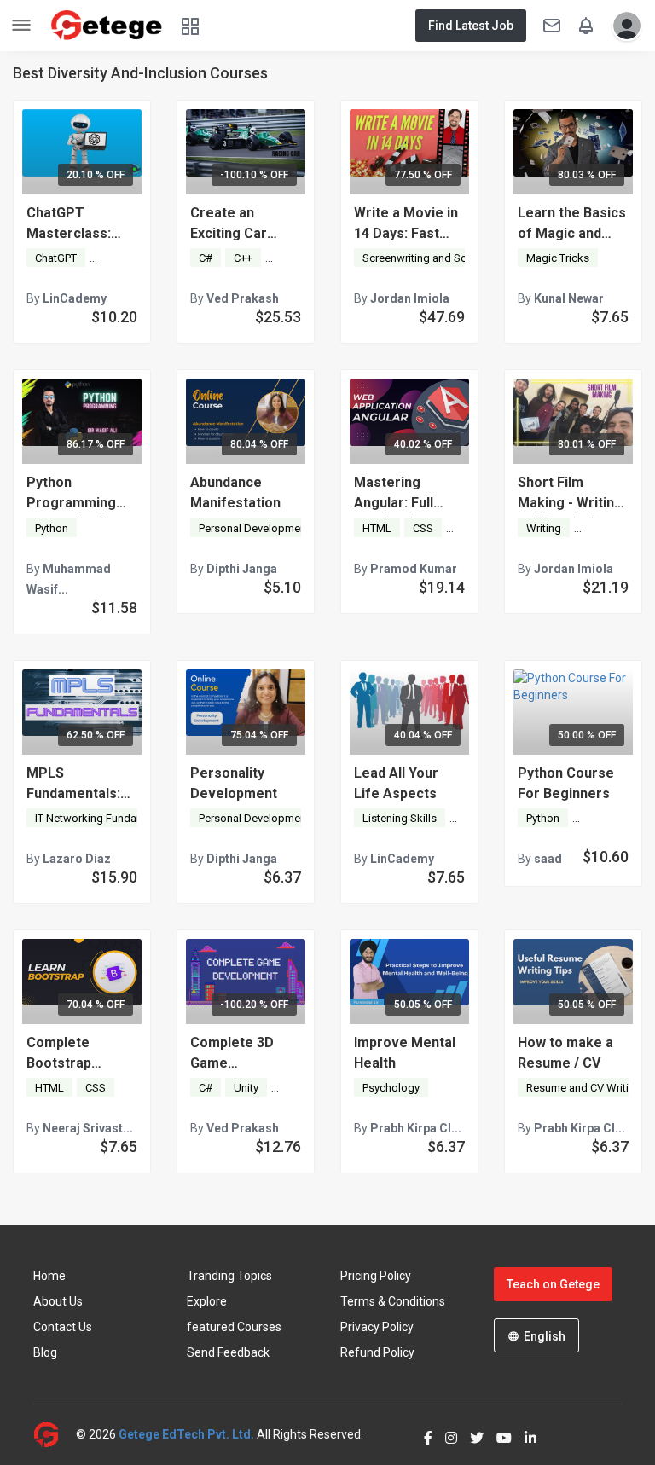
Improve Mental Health (404, 1052)
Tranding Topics (229, 1276)
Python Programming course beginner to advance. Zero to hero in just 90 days (81, 493)
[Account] (622, 25)
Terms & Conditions (392, 1301)
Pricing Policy (375, 1276)
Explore (207, 1301)
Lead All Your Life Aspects (396, 783)
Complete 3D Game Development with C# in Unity (239, 1054)
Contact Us (62, 1327)
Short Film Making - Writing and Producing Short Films (570, 493)
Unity (286, 258)
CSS (423, 528)
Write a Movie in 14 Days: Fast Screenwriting (406, 224)
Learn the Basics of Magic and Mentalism (572, 224)
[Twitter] (470, 1434)
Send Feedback (228, 1352)
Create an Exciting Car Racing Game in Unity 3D (239, 224)
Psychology (391, 1087)
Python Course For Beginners (566, 783)
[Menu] (21, 26)
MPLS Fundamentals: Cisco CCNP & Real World (73, 784)
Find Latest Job (470, 25)
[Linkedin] (524, 1434)
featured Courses (234, 1327)
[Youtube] (498, 1434)
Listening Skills (399, 818)
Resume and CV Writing (583, 1087)
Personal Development (254, 528)
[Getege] (54, 1435)
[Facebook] (421, 1434)
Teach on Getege (553, 1284)
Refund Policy (377, 1352)
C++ (243, 258)
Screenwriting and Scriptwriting (439, 258)
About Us (58, 1301)
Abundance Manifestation (235, 492)
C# (205, 258)
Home (49, 1276)
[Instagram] (444, 1434)
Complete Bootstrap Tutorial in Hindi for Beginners (76, 1054)
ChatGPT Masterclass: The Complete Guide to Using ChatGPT (73, 224)
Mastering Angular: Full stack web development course (396, 493)
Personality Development (233, 783)
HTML (376, 528)
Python (51, 528)
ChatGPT (56, 258)
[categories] (190, 25)
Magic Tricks (557, 258)
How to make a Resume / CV (565, 1052)
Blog (45, 1352)
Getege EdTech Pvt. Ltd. (186, 1434)
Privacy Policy (377, 1327)
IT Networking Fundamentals (105, 818)
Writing (543, 528)
